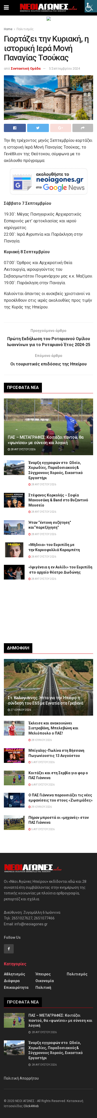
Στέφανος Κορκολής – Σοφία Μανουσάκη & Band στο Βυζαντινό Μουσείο (58, 500)
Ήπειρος (43, 974)
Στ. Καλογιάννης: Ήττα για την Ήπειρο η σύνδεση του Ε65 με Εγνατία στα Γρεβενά (45, 700)
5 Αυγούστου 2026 (43, 762)
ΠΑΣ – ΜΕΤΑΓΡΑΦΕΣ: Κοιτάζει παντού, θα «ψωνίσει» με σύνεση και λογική (46, 440)
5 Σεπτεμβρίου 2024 (64, 68)
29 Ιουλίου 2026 (41, 806)
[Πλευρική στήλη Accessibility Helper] (91, 6)
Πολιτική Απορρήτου (21, 1078)
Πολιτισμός (25, 29)
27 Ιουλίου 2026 (20, 709)
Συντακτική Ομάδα (26, 68)
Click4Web (31, 1106)
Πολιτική (43, 987)
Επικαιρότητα (16, 987)
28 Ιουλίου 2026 (41, 740)
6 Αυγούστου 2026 (43, 784)
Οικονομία (44, 981)
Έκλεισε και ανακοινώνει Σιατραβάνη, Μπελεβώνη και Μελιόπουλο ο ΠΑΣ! (53, 728)
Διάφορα (12, 981)
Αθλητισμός (14, 974)
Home (8, 29)
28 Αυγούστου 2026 (22, 449)
